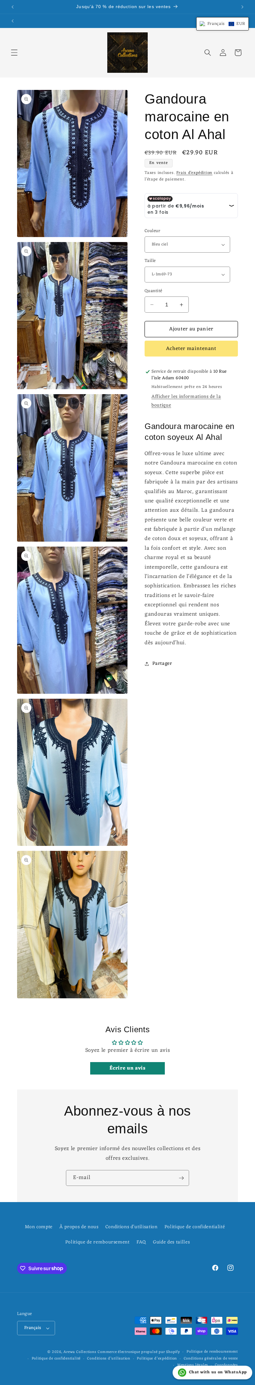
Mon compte (39, 1227)
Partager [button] (162, 663)
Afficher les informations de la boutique (186, 401)
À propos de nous (79, 1227)
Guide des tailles (171, 1242)
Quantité (153, 291)
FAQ (141, 1242)
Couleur (152, 231)
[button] (14, 52)
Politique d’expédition (157, 1359)
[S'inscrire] (181, 1178)
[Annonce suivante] (242, 7)
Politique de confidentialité (195, 1227)
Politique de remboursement (97, 1242)
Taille (150, 261)
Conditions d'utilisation (131, 1227)
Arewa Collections (79, 1352)
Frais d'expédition (194, 172)
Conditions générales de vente (211, 1359)
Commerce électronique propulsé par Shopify (139, 1352)
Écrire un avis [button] (127, 1068)
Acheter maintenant (191, 348)
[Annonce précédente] (13, 7)
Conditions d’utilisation (108, 1359)
